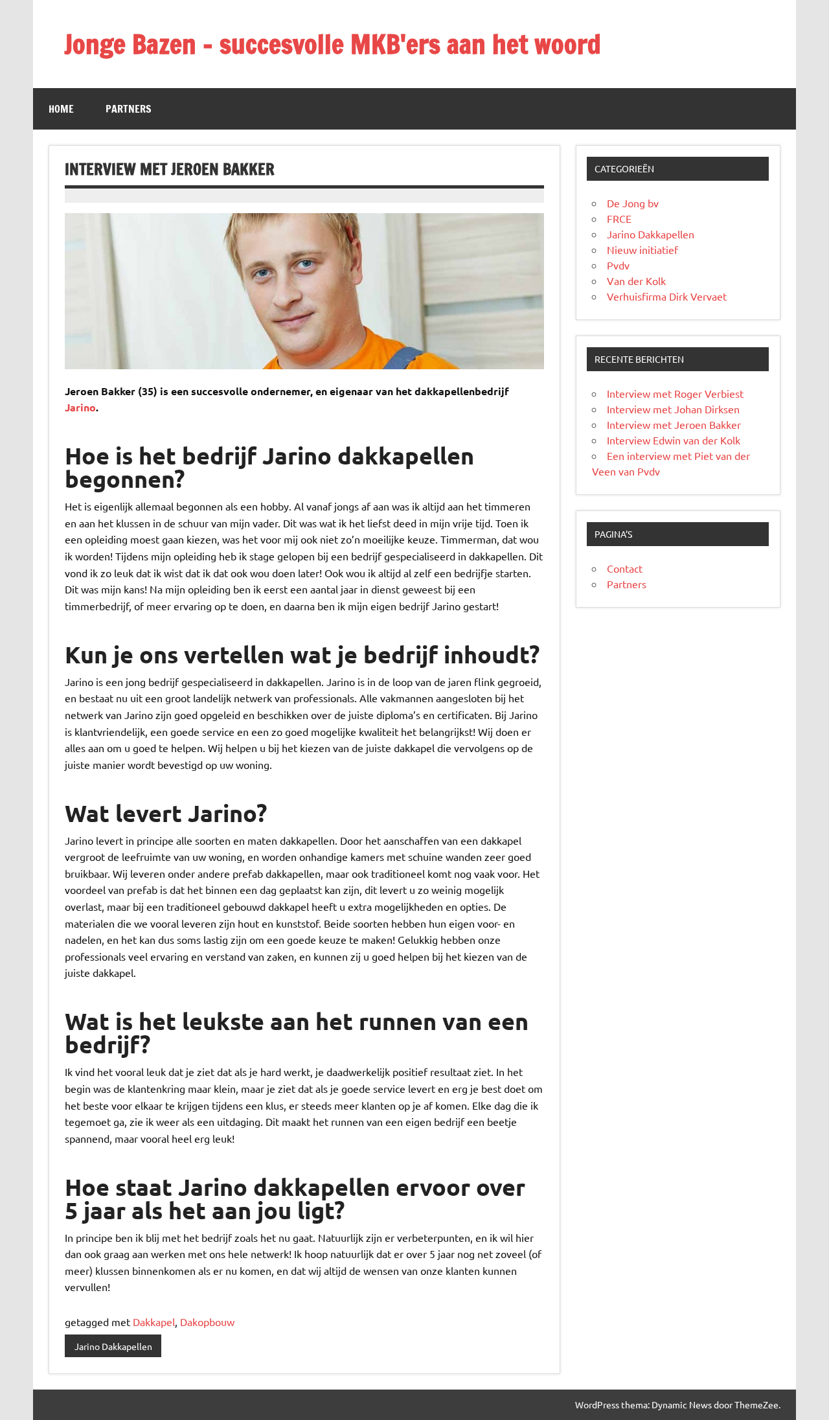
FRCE (619, 218)
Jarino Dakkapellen (113, 1346)
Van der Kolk (636, 280)
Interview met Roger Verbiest (675, 393)
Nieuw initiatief (642, 249)
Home (61, 109)
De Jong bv (633, 202)
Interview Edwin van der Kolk (673, 439)
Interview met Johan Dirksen (673, 408)
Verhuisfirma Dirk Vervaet (667, 296)
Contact (624, 568)
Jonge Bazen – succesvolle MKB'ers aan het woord (332, 43)
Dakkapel (154, 1321)
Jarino (80, 407)
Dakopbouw (207, 1321)
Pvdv (618, 264)
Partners (129, 109)
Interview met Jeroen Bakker (674, 424)
